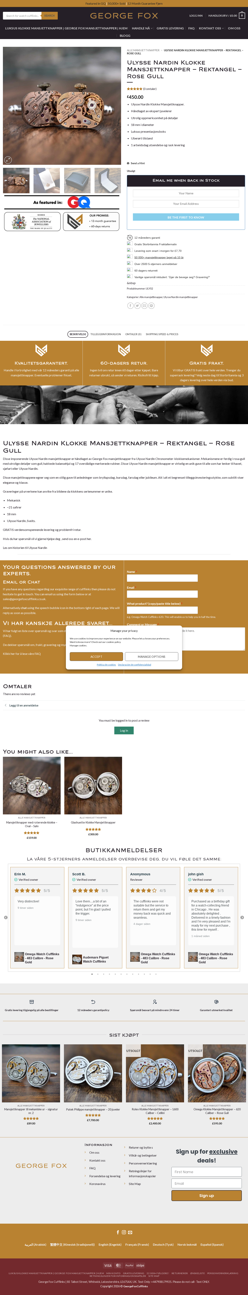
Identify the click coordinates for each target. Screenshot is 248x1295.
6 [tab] (121, 974)
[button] (176, 631)
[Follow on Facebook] (118, 1232)
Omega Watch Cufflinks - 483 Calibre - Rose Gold (42, 958)
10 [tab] (144, 974)
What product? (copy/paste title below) (155, 603)
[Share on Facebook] (130, 305)
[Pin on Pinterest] (151, 305)
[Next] (113, 106)
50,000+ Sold (116, 3)
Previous (5, 918)
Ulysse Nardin (37, 547)
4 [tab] (110, 974)
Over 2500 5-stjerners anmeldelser (155, 264)
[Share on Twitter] (137, 305)
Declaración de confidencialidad (134, 664)
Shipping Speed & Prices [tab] (162, 334)
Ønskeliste (197, 1273)
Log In (124, 730)
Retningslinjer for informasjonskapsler (118, 1275)
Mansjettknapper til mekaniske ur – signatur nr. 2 (31, 1111)
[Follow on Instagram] (124, 1232)
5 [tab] (115, 974)
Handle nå (141, 28)
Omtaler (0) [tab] (133, 334)
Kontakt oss (210, 28)
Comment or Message (143, 624)
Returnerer (180, 1273)
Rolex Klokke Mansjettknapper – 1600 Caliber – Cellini (155, 1111)
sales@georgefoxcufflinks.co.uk (24, 599)
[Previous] (10, 106)
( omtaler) (150, 89)
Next (242, 918)
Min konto (113, 1273)
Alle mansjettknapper (143, 50)
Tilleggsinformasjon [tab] (105, 334)
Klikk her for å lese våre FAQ (22, 653)
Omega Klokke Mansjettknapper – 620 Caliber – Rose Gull (217, 1111)
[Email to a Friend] (144, 305)
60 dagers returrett (146, 270)
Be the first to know (186, 217)
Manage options (151, 656)
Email (131, 587)
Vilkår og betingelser (143, 1155)
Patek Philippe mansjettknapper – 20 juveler (93, 1109)
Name (132, 571)
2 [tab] (98, 974)
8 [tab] (133, 974)
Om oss (234, 28)
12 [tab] (156, 974)
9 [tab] (139, 974)
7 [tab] (127, 974)
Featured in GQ (95, 3)
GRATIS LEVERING (170, 28)
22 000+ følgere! (158, 1273)
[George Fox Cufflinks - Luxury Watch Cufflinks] (124, 15)
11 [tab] (150, 974)
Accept (96, 656)
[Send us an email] (130, 1232)
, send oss (67, 539)
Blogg (125, 35)
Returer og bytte (140, 1147)
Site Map (135, 1184)
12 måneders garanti (147, 237)
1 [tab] (92, 974)
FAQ (191, 28)
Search (49, 15)
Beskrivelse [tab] (78, 334)
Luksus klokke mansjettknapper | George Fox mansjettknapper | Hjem (66, 28)
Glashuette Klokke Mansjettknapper (93, 822)
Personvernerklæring (143, 1163)
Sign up (206, 1195)
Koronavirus (97, 1184)
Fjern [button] (159, 3)
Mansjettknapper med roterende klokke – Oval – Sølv (31, 824)
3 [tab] (104, 974)
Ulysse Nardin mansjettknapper (181, 297)
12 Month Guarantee (141, 3)
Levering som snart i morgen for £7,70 (158, 250)
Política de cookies (106, 664)
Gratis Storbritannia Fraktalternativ (155, 244)
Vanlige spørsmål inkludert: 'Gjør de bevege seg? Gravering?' (172, 277)
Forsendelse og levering (105, 1176)
